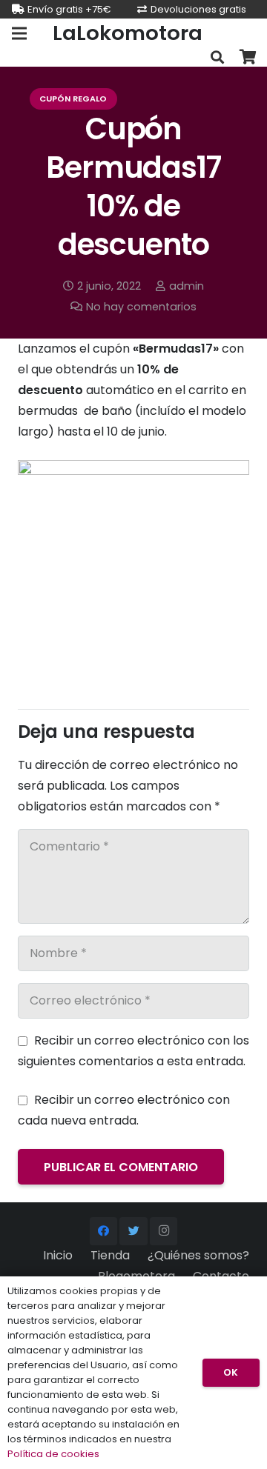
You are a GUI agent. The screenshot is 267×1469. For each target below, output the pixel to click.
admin (186, 286)
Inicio (58, 1255)
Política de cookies (53, 1454)
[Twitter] (133, 1231)
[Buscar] (217, 57)
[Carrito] (248, 57)
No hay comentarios (141, 306)
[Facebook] (104, 1231)
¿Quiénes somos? (198, 1255)
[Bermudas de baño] (133, 470)
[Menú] (19, 33)
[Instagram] (164, 1231)
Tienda (110, 1255)
